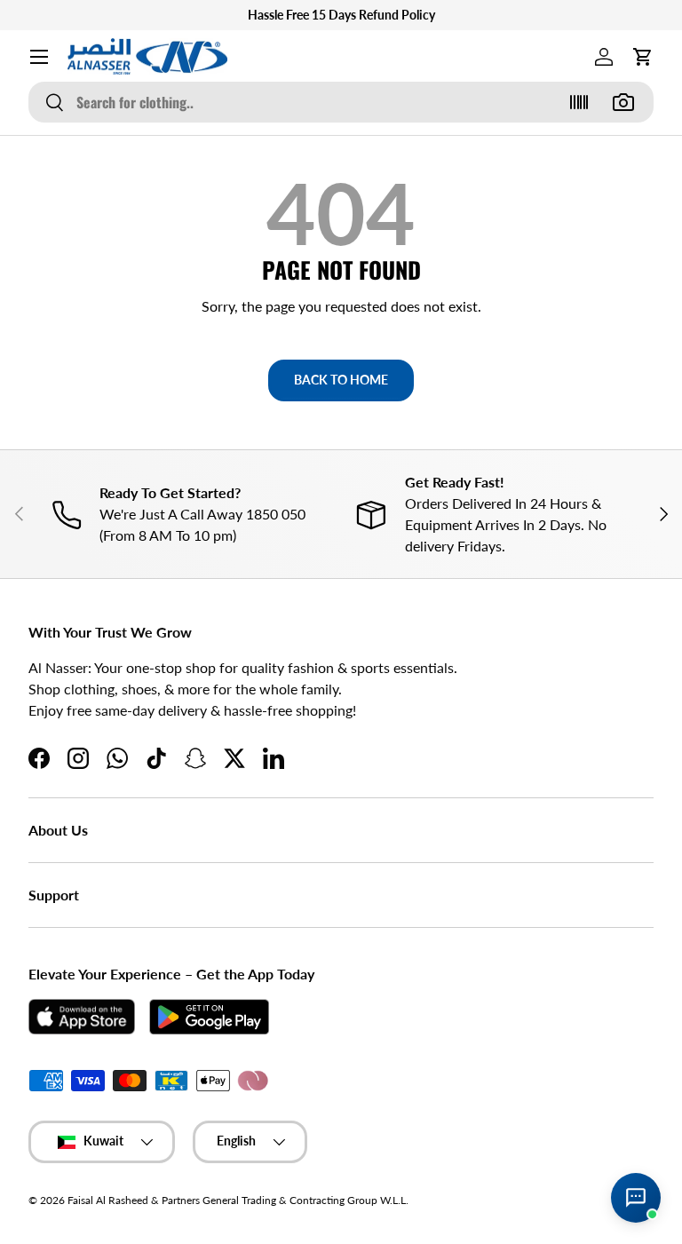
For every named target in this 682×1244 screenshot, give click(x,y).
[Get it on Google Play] (209, 1016)
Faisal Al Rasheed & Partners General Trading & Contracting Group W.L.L (236, 1200)
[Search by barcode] (579, 102)
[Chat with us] (636, 1198)
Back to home (341, 379)
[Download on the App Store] (81, 1016)
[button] (642, 56)
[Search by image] (623, 102)
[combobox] (341, 102)
